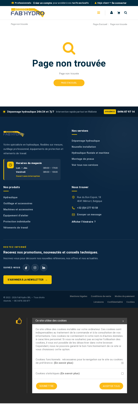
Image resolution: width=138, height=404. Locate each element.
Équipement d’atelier (15, 215)
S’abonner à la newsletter (27, 279)
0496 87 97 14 (120, 111)
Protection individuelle (16, 221)
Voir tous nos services (85, 165)
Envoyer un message (89, 214)
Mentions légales (78, 296)
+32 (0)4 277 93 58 (87, 207)
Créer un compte (42, 3)
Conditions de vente (101, 296)
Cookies (130, 302)
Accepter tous (111, 386)
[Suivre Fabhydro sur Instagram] (35, 267)
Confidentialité (115, 302)
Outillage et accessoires (17, 203)
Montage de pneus (83, 159)
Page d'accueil (100, 24)
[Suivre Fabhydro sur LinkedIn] (43, 267)
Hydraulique (10, 197)
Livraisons (99, 302)
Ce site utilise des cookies (51, 320)
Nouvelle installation (84, 146)
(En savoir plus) (63, 362)
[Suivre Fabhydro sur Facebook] (26, 267)
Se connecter (119, 3)
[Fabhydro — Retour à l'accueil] (13, 133)
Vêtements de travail (15, 227)
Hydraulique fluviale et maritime (90, 153)
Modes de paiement (125, 296)
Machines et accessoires (18, 209)
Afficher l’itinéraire (84, 221)
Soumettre (46, 386)
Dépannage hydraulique (86, 140)
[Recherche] (125, 12)
